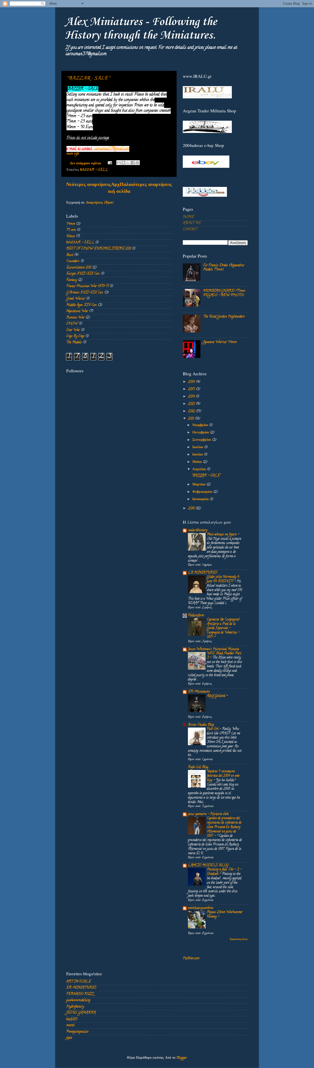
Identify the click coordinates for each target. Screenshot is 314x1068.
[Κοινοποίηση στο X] (128, 162)
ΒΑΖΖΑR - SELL (94, 170)
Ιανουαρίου (201, 499)
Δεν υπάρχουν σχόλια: (86, 164)
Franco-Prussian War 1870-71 (87, 286)
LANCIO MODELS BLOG (208, 865)
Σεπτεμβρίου (202, 440)
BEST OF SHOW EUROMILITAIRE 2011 (98, 249)
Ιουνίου (198, 455)
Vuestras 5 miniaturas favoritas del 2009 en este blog (223, 776)
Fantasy (71, 280)
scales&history (197, 530)
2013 (192, 404)
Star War (73, 330)
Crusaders (72, 261)
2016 (192, 382)
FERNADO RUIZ (79, 994)
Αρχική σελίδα (119, 188)
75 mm (71, 230)
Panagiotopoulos (77, 1032)
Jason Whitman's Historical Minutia (213, 649)
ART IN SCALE (78, 982)
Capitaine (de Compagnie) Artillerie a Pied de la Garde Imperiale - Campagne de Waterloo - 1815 (223, 628)
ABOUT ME (192, 223)
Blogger (181, 1058)
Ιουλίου (198, 447)
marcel (70, 1025)
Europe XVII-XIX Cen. (83, 274)
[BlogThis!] (123, 162)
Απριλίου (199, 469)
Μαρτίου (199, 485)
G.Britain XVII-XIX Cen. (84, 293)
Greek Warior (75, 299)
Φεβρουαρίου (202, 492)
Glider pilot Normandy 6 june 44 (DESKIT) (223, 579)
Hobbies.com (191, 958)
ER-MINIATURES (81, 988)
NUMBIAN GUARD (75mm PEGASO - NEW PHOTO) (224, 293)
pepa (69, 1038)
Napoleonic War (77, 311)
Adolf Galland (216, 696)
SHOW (72, 324)
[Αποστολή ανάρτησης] (109, 164)
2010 (192, 508)
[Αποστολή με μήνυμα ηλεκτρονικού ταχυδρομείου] (118, 162)
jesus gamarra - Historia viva (208, 814)
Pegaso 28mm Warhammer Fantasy (225, 914)
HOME (188, 217)
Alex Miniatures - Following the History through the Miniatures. (141, 28)
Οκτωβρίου (201, 433)
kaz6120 (71, 1019)
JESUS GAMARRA (81, 1013)
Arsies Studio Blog (201, 725)
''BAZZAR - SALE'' (88, 78)
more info (72, 154)
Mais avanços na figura (222, 534)
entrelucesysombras (200, 908)
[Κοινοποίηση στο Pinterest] (137, 162)
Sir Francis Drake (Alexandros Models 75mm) (223, 268)
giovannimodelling (78, 1000)
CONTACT (190, 230)
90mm (70, 236)
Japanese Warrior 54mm (220, 342)
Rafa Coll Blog (198, 767)
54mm (70, 224)
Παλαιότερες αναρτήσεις (146, 185)
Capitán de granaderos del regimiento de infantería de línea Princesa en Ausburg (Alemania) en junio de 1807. (224, 827)
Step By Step (75, 336)
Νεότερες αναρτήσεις (88, 185)
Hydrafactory (75, 1007)
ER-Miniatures (199, 692)
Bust (69, 255)
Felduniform (196, 615)
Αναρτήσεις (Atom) (100, 203)
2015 (192, 389)
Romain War (75, 318)
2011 (191, 419)
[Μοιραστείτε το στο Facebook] (132, 162)
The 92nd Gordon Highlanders (224, 317)
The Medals (74, 342)
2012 (192, 411)
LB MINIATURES (202, 573)
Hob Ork (213, 729)
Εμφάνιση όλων (239, 939)
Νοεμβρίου (200, 425)
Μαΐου (197, 462)
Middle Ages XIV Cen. (81, 305)
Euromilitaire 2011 (78, 268)
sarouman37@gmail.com (111, 149)
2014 (192, 397)
